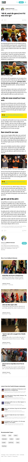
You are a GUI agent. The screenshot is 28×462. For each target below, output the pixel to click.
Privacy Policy (15, 456)
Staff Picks (11, 442)
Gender (3, 442)
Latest (17, 439)
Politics (15, 435)
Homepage (3, 454)
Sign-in (21, 2)
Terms (5, 456)
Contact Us (9, 456)
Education (4, 439)
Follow (24, 243)
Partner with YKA (12, 454)
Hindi (10, 435)
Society (3, 435)
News (18, 442)
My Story (4, 446)
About (7, 454)
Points (17, 454)
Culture (11, 439)
